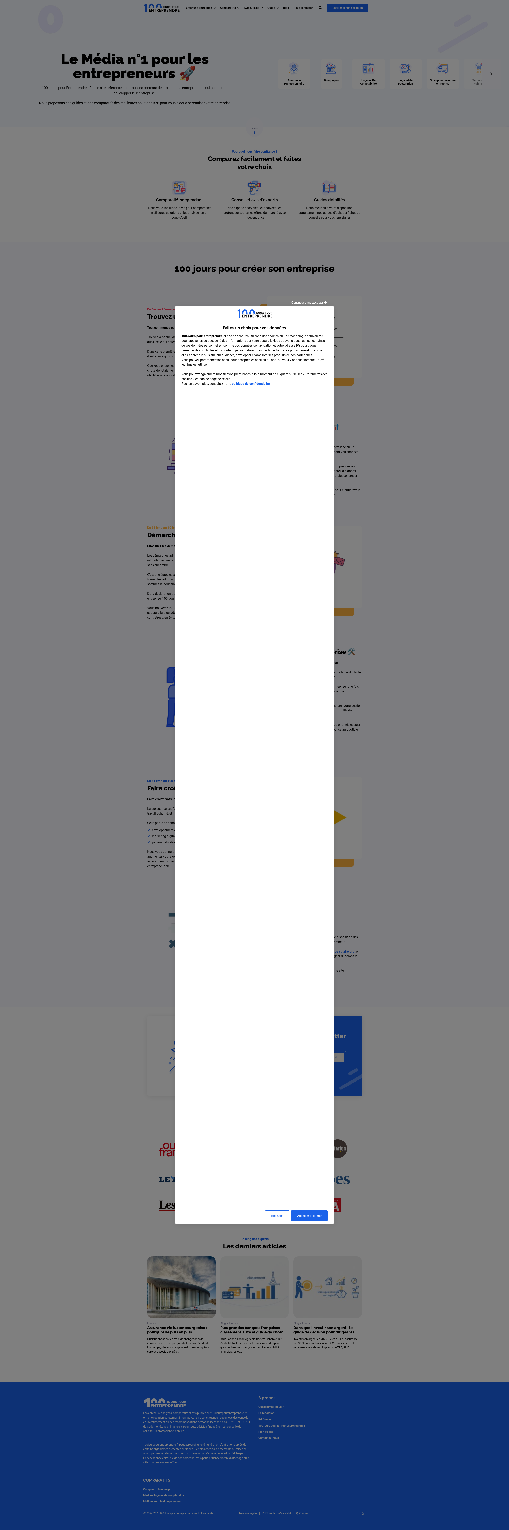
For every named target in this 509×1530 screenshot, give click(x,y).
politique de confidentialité (251, 384)
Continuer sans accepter (307, 302)
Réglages (277, 1215)
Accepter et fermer (309, 1215)
